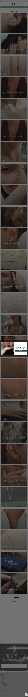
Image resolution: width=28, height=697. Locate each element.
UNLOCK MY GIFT (20, 350)
